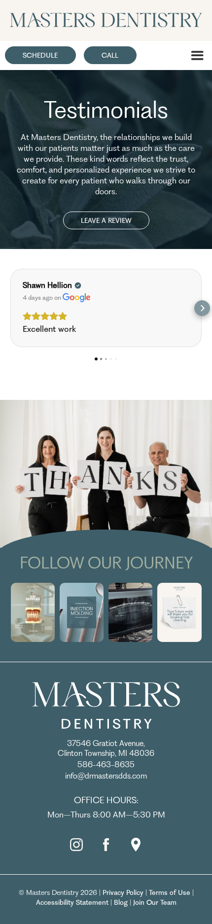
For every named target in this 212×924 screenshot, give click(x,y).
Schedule (40, 55)
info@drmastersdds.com (106, 776)
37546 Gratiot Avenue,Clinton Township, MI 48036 (106, 748)
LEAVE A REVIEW (106, 220)
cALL (110, 55)
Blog (121, 902)
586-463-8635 (106, 764)
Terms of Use (169, 892)
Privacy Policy (123, 892)
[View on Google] (77, 298)
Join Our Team (155, 902)
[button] (197, 55)
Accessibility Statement (72, 902)
